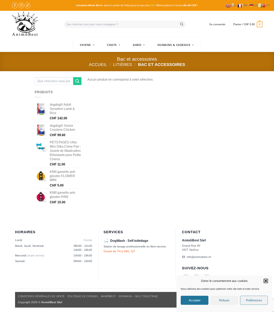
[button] (266, 281)
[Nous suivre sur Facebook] (15, 5)
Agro (137, 45)
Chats (112, 45)
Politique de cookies (82, 296)
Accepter (195, 300)
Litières (122, 64)
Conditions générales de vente (41, 296)
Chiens (85, 45)
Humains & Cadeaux (173, 45)
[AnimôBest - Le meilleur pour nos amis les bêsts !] (35, 24)
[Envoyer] (181, 24)
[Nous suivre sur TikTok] (27, 5)
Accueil (98, 64)
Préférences (254, 300)
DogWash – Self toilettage (138, 296)
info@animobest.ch (199, 256)
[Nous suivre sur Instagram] (21, 5)
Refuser (224, 300)
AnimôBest (108, 296)
